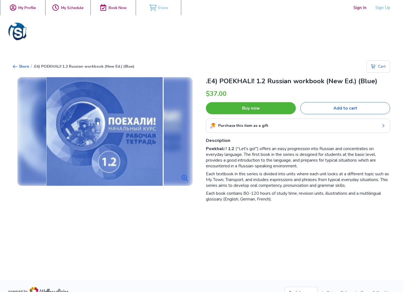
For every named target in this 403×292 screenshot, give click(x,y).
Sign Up (382, 7)
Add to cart (345, 108)
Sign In (360, 7)
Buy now (251, 108)
